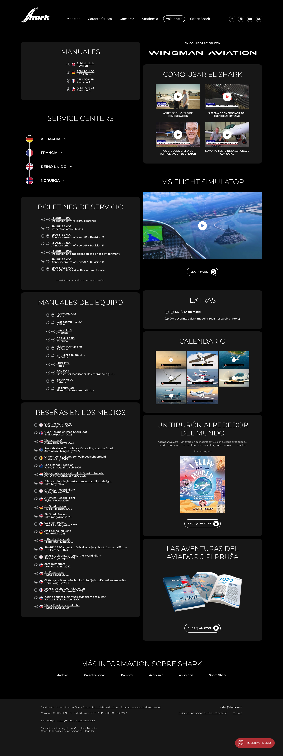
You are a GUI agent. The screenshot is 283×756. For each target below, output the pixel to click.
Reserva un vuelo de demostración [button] (141, 707)
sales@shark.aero (231, 707)
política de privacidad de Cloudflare (75, 731)
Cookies (237, 713)
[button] (53, 139)
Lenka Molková (86, 720)
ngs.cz (60, 720)
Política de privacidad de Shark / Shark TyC (202, 713)
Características (100, 19)
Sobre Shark (200, 19)
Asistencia (174, 19)
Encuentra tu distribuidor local (100, 707)
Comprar (127, 19)
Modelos (73, 19)
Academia (150, 19)
